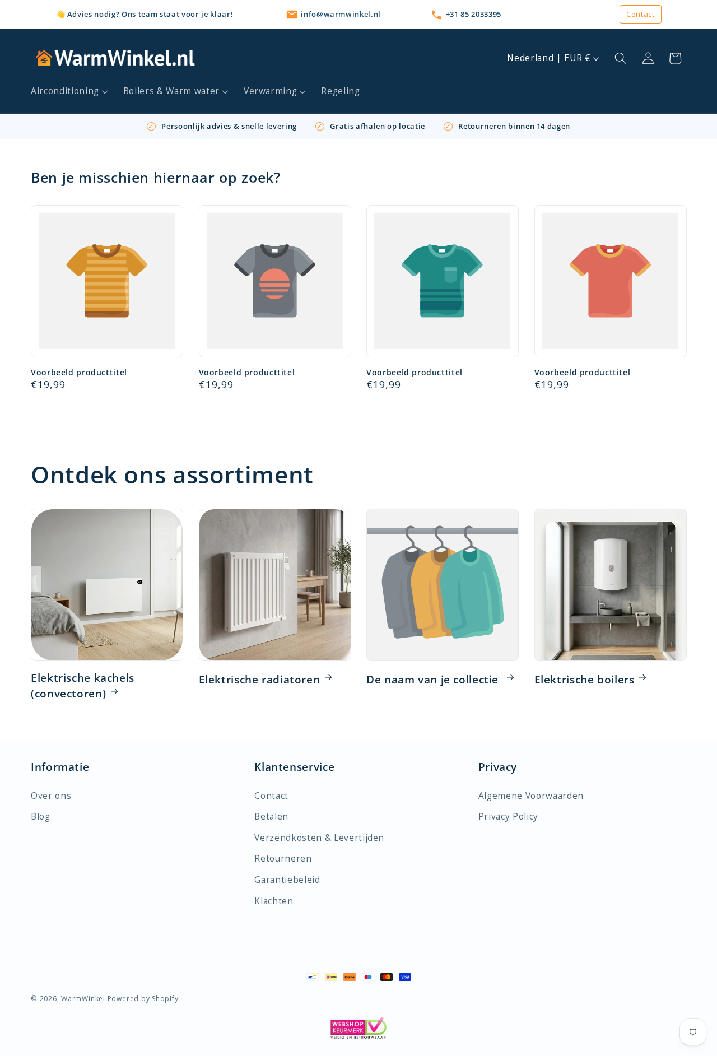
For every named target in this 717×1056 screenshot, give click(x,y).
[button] (70, 91)
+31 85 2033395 (473, 14)
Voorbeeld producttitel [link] (79, 372)
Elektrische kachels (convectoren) (82, 685)
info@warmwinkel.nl (341, 14)
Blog (40, 816)
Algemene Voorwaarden (531, 796)
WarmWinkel (83, 998)
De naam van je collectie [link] (434, 679)
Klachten (273, 901)
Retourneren (282, 858)
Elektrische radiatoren (259, 679)
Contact (640, 14)
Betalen (271, 816)
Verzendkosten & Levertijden (319, 838)
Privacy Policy (508, 816)
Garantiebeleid (287, 880)
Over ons (51, 796)
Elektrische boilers (584, 679)
